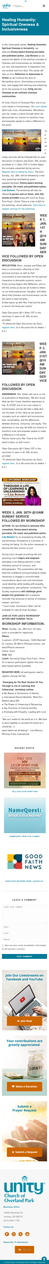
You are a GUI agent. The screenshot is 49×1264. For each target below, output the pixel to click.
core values (41, 106)
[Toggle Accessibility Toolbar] (44, 1259)
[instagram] (14, 1234)
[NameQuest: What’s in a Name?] (25, 815)
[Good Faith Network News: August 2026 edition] (25, 860)
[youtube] (27, 1234)
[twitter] (20, 1234)
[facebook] (7, 1234)
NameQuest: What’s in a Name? (25, 836)
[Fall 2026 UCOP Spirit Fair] (25, 770)
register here (8, 327)
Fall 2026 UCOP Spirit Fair (25, 791)
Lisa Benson (8, 190)
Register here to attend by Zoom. (18, 171)
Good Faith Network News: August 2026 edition (25, 881)
